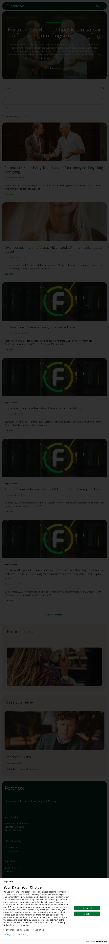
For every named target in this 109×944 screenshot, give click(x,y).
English (7, 881)
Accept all (87, 908)
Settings (7, 934)
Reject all (87, 914)
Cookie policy (22, 934)
